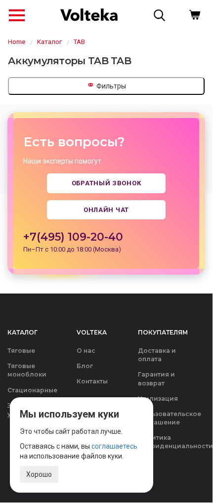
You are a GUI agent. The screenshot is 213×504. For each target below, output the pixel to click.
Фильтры (106, 85)
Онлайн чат (106, 209)
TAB (79, 41)
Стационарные (32, 390)
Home (16, 41)
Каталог (49, 41)
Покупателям (163, 332)
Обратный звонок (106, 183)
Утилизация (158, 398)
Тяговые (21, 350)
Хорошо (39, 474)
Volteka (92, 332)
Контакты (92, 381)
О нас (86, 350)
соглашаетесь (114, 446)
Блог (85, 366)
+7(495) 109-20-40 (73, 237)
